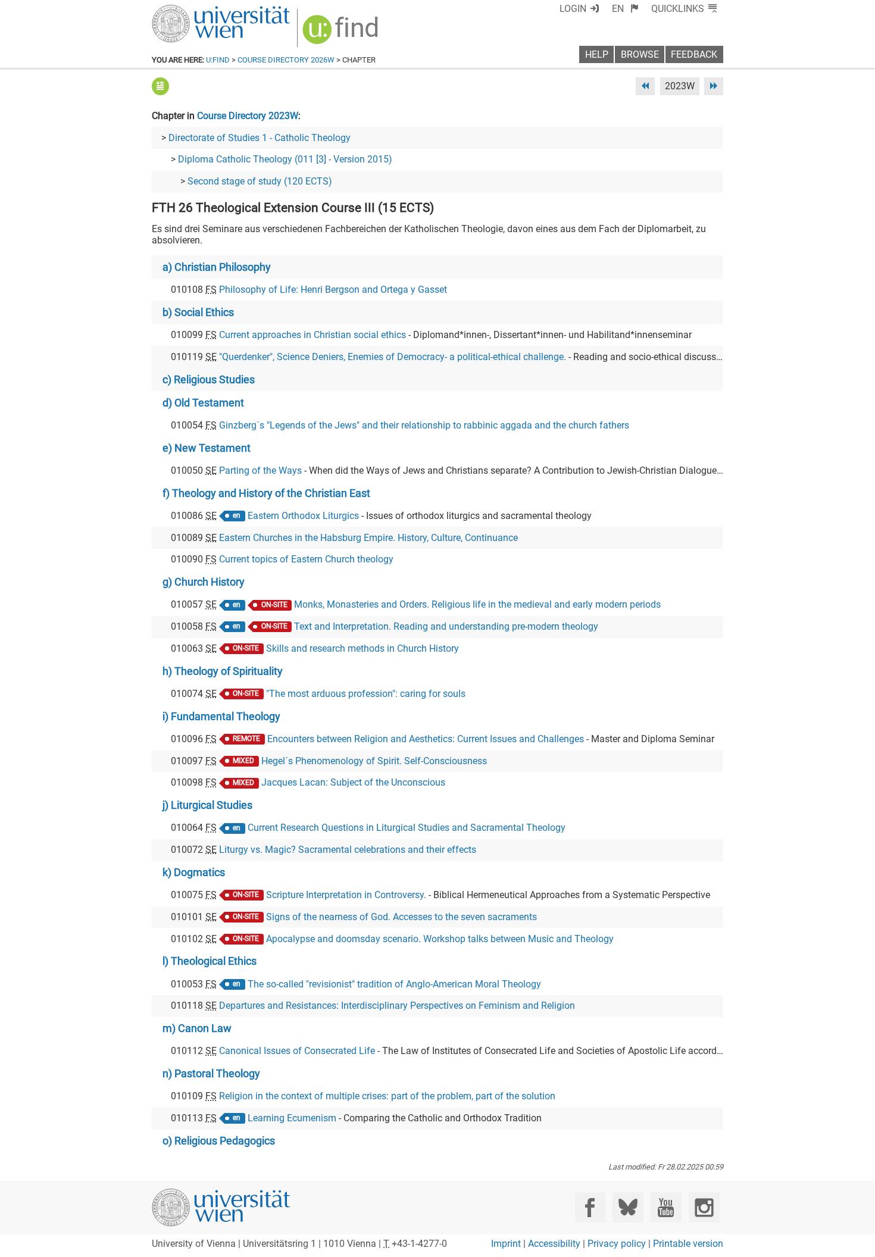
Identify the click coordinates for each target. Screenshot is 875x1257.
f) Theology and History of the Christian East (266, 493)
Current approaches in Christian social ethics (312, 334)
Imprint (506, 1243)
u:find (218, 59)
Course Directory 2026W (286, 59)
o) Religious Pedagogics (218, 1141)
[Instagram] (704, 1207)
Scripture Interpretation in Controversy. (346, 894)
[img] (342, 33)
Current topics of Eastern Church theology (306, 559)
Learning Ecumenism (292, 1118)
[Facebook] (590, 1207)
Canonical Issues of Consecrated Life (297, 1050)
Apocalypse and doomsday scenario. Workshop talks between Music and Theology (440, 939)
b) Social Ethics (198, 312)
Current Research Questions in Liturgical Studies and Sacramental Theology (406, 827)
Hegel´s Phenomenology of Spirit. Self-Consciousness (374, 761)
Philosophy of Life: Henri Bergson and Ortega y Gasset (333, 289)
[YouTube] (666, 1207)
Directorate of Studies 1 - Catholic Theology (259, 137)
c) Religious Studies (208, 380)
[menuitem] (625, 8)
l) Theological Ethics (209, 961)
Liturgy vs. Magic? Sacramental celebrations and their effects (347, 849)
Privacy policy (617, 1243)
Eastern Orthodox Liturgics (303, 515)
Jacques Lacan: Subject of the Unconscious (353, 782)
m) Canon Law (197, 1028)
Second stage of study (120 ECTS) (260, 181)
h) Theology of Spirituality (222, 671)
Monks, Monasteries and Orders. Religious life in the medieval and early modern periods (477, 604)
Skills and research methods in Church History (362, 648)
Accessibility (554, 1243)
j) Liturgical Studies (207, 805)
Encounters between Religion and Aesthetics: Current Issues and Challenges (425, 739)
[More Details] (160, 86)
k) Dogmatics (193, 872)
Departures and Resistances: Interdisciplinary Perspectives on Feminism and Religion (397, 1005)
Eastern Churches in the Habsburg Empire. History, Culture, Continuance (368, 537)
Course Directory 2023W (247, 115)
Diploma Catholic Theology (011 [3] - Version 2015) (285, 159)
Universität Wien (193, 10)
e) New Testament (206, 448)
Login (573, 8)
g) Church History (203, 582)
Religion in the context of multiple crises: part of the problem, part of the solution (387, 1096)
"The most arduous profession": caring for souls (365, 693)
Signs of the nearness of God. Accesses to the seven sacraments (401, 917)
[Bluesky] (627, 1207)
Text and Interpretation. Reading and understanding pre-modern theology (446, 626)
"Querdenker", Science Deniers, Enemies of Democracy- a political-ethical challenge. (392, 356)
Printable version (688, 1243)
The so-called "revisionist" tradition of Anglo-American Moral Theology (394, 984)
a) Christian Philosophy (216, 267)
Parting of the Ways (260, 470)
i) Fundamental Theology (221, 717)
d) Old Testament (203, 403)
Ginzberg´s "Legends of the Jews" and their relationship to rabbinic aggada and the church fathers (424, 425)
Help (596, 54)
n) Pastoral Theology (211, 1074)
